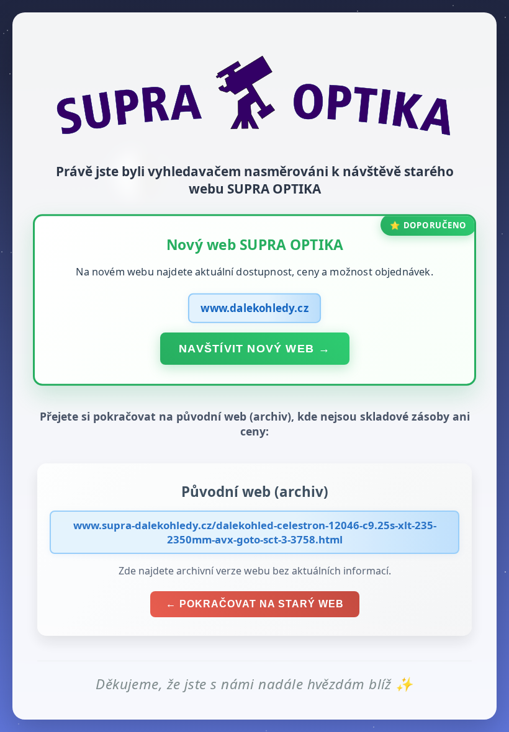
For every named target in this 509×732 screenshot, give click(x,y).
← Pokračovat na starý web (255, 604)
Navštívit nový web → (254, 348)
